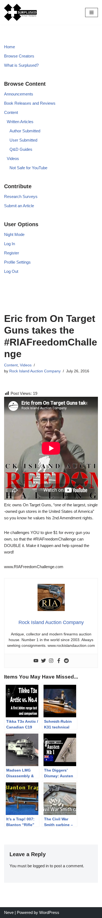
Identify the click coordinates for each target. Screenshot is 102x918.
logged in (41, 865)
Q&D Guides (21, 149)
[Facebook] (58, 661)
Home (9, 46)
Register (11, 253)
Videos (13, 158)
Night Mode (14, 234)
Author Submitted (25, 131)
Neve (9, 912)
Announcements (18, 94)
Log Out (11, 271)
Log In (9, 243)
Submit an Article (19, 205)
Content (11, 112)
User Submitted (23, 140)
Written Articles (20, 121)
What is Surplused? (21, 65)
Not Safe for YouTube (28, 167)
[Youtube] (35, 661)
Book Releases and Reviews (29, 103)
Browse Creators (19, 56)
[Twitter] (43, 661)
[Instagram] (51, 661)
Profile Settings (17, 262)
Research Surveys (21, 196)
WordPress (49, 912)
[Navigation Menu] (91, 12)
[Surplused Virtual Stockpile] (20, 12)
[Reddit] (66, 661)
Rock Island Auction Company (35, 371)
